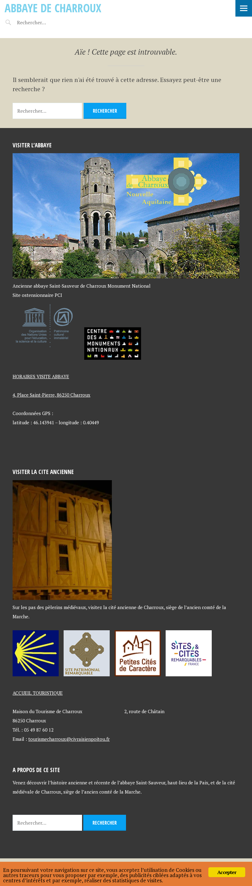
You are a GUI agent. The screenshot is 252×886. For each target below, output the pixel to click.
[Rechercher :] (42, 22)
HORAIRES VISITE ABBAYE (41, 376)
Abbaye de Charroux (53, 8)
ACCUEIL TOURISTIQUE (38, 693)
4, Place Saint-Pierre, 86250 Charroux (51, 395)
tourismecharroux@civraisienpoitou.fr (69, 739)
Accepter (226, 872)
